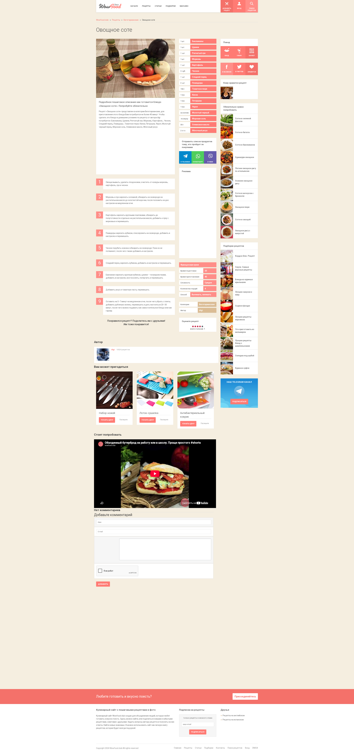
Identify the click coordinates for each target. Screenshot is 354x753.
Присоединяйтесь (245, 696)
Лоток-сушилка (149, 413)
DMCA (255, 748)
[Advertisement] (135, 150)
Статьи (198, 748)
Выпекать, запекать (201, 294)
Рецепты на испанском (233, 720)
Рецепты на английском (234, 715)
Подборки (208, 748)
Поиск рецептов (235, 748)
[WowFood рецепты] (110, 6)
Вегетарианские (207, 304)
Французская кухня (189, 265)
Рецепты (188, 748)
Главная (177, 748)
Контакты (220, 748)
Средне (208, 283)
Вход (247, 748)
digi (201, 310)
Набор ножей (107, 413)
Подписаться (239, 401)
